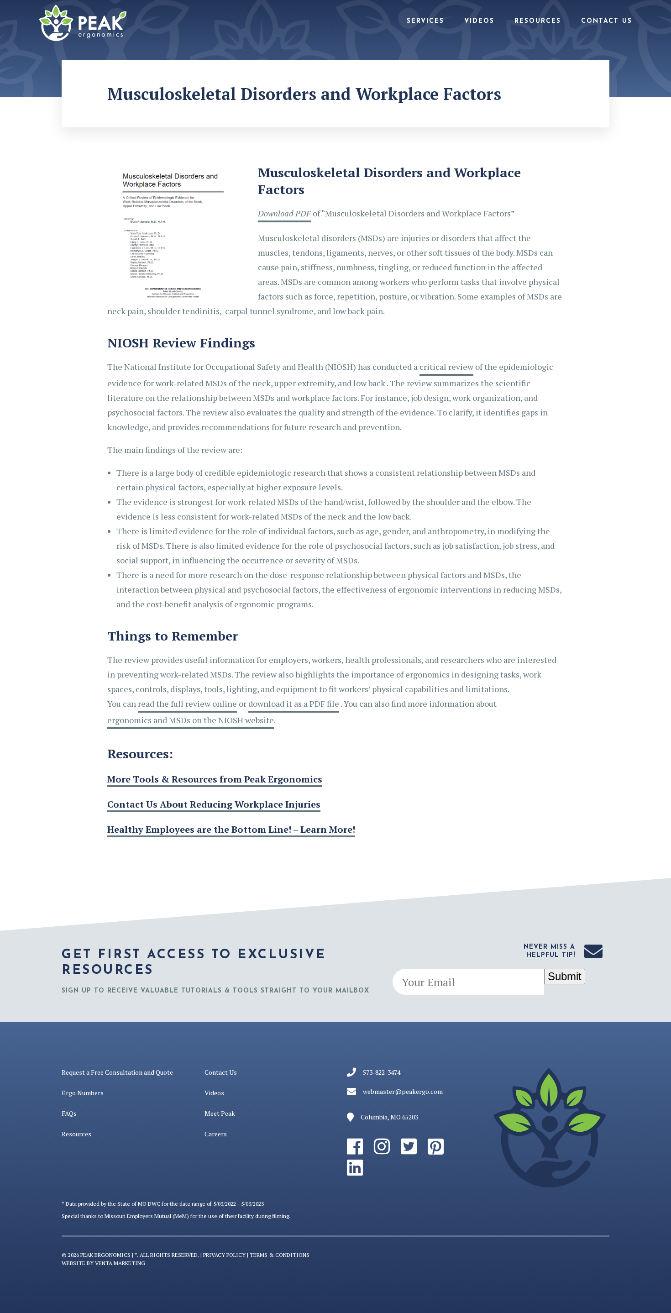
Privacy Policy (224, 1254)
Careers (215, 1133)
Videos (479, 21)
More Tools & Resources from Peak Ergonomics (214, 779)
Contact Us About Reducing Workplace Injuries (213, 804)
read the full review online (187, 703)
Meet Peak (219, 1113)
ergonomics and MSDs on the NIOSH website (190, 719)
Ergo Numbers (83, 1092)
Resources (537, 21)
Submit (565, 976)
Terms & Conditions (279, 1254)
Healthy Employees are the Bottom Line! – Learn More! (231, 829)
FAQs (69, 1113)
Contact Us (606, 21)
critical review (446, 366)
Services (425, 21)
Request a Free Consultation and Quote (117, 1072)
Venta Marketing (120, 1263)
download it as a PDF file (293, 703)
